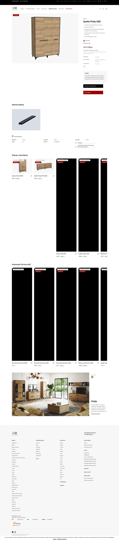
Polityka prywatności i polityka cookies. (19, 535)
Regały (13, 483)
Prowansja (62, 468)
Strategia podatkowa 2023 (90, 465)
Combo (61, 447)
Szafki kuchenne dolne (17, 493)
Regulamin (87, 475)
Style (38, 8)
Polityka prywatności (88, 480)
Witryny (13, 506)
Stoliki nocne (15, 487)
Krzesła (13, 464)
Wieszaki (14, 504)
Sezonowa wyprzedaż (18, 160)
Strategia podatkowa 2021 (90, 461)
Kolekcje (44, 8)
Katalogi (61, 8)
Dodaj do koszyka (90, 86)
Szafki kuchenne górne (17, 495)
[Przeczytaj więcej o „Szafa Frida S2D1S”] (31, 176)
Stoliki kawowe (15, 485)
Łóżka (13, 474)
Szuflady (14, 502)
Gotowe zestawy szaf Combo (18, 457)
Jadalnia (38, 447)
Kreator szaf (53, 8)
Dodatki (13, 451)
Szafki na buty (15, 497)
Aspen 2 (61, 445)
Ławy (13, 472)
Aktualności (86, 452)
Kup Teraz (87, 92)
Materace (14, 476)
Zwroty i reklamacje (88, 478)
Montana (62, 466)
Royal (61, 470)
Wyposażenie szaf (16, 508)
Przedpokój (38, 455)
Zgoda (54, 539)
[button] (53, 176)
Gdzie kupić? (87, 472)
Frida (85, 18)
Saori (61, 472)
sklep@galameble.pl (90, 432)
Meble (22, 8)
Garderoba (38, 453)
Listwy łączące (15, 466)
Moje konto (87, 440)
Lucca (61, 459)
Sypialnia (38, 449)
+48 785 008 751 (88, 434)
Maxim (61, 464)
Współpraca (74, 1)
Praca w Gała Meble (88, 457)
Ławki (13, 470)
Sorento (62, 474)
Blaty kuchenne (15, 447)
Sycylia (61, 476)
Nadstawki (14, 478)
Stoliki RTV (14, 489)
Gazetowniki (14, 455)
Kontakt (84, 1)
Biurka (13, 445)
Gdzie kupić (67, 1)
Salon (37, 445)
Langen (61, 455)
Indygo (61, 451)
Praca (79, 1)
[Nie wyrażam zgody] (117, 538)
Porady (57, 1)
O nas (61, 1)
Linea (61, 457)
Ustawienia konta (88, 447)
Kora (61, 453)
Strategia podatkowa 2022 (90, 463)
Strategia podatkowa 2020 (90, 459)
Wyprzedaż (68, 8)
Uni (60, 478)
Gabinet (38, 451)
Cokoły (13, 449)
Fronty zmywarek (16, 453)
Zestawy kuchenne (16, 510)
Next (106, 155)
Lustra (13, 468)
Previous (104, 155)
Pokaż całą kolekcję (95, 413)
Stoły (13, 491)
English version (93, 1)
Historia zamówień (88, 445)
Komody (14, 459)
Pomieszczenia (30, 8)
